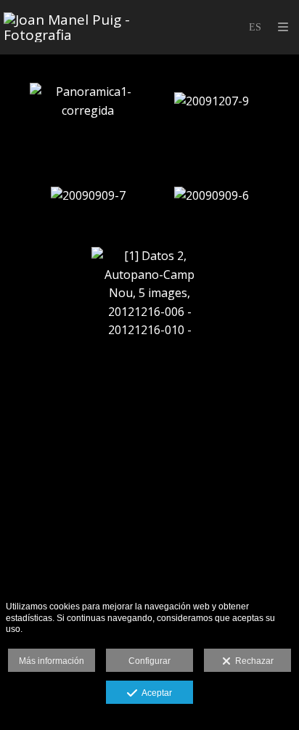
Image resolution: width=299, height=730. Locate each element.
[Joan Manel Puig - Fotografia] (77, 27)
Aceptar (154, 693)
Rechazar (252, 661)
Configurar (149, 661)
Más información (51, 661)
